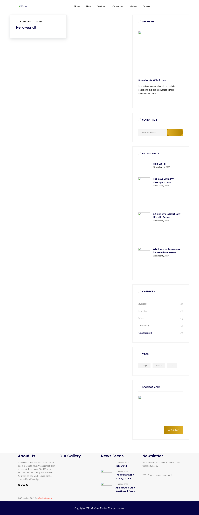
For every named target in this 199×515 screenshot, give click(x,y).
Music (141, 318)
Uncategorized (145, 333)
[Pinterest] (27, 485)
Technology (143, 325)
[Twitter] (22, 485)
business (142, 304)
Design (144, 366)
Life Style (142, 311)
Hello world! (26, 27)
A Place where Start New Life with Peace (166, 215)
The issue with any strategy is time (163, 180)
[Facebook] (19, 485)
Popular (159, 366)
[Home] (32, 6)
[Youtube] (24, 485)
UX (172, 366)
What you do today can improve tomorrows (166, 251)
